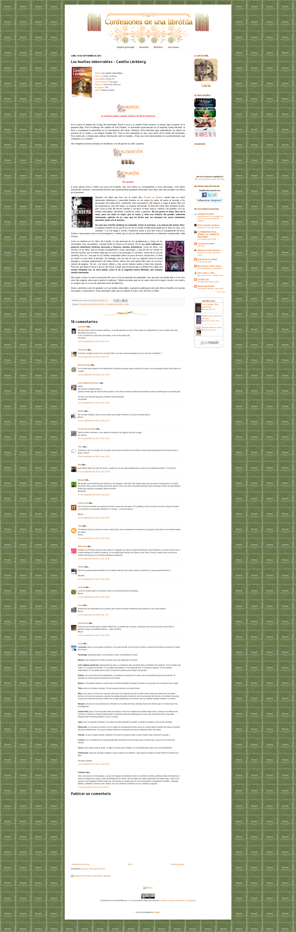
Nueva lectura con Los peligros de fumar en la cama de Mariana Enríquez (210, 218)
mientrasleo (83, 623)
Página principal (125, 47)
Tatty (80, 526)
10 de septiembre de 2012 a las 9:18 (93, 341)
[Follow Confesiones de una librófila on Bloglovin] (209, 202)
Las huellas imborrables (114, 304)
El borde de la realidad (207, 259)
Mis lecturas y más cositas (209, 266)
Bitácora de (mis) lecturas (208, 250)
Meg (80, 465)
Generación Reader (206, 286)
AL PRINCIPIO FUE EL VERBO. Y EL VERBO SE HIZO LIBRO (208, 234)
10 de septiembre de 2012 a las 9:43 (93, 357)
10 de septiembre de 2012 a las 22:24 (94, 579)
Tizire (80, 447)
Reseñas (144, 47)
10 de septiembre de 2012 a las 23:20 (94, 597)
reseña (126, 304)
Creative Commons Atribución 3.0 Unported (177, 900)
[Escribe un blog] (117, 300)
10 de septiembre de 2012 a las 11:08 (93, 403)
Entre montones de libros (208, 225)
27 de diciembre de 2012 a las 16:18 (93, 787)
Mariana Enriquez (210, 330)
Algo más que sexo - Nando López (210, 275)
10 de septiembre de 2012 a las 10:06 (94, 375)
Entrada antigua (177, 864)
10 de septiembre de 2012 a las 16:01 (94, 495)
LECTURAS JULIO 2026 (206, 239)
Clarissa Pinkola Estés (212, 321)
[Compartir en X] (120, 300)
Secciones (173, 47)
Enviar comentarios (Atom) (94, 869)
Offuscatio (82, 546)
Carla (80, 605)
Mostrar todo (221, 292)
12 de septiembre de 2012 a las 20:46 (94, 635)
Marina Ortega (84, 365)
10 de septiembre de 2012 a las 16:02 (94, 518)
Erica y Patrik (99, 304)
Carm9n (81, 587)
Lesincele (82, 327)
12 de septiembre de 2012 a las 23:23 (94, 764)
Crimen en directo (153, 197)
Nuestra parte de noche (212, 327)
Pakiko (81, 411)
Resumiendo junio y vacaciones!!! (210, 268)
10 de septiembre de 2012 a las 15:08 (94, 472)
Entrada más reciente (81, 864)
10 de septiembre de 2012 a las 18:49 (94, 559)
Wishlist (158, 47)
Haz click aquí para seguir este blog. (210, 179)
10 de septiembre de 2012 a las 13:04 (94, 438)
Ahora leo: (209, 300)
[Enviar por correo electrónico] (114, 300)
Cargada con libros (205, 214)
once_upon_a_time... (206, 273)
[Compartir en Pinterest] (126, 300)
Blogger (157, 912)
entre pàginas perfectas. (88, 383)
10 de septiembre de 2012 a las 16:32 (94, 538)
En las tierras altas (204, 262)
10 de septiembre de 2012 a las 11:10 (93, 421)
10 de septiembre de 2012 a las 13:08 (94, 456)
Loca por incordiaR (205, 244)
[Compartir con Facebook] (123, 300)
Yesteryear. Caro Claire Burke (208, 227)
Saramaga (82, 350)
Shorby (81, 567)
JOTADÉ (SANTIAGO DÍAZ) (208, 282)
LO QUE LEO (203, 279)
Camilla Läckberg (86, 304)
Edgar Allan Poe (210, 309)
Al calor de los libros (87, 429)
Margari (81, 480)
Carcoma (200, 246)
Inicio (130, 864)
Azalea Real (83, 503)
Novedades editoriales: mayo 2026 (210, 289)
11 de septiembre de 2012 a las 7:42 (93, 615)
